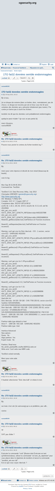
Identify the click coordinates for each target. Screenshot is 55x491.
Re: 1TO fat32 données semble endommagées (21, 139)
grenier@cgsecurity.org (27, 194)
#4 (2, 376)
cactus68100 (5, 86)
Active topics (18, 71)
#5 (2, 398)
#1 (2, 94)
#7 (2, 450)
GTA (29, 484)
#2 (2, 141)
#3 (2, 163)
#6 (2, 426)
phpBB (21, 486)
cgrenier (14, 133)
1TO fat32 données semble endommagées (27, 74)
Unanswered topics (7, 71)
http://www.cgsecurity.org (10, 196)
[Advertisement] (27, 34)
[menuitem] (7, 64)
